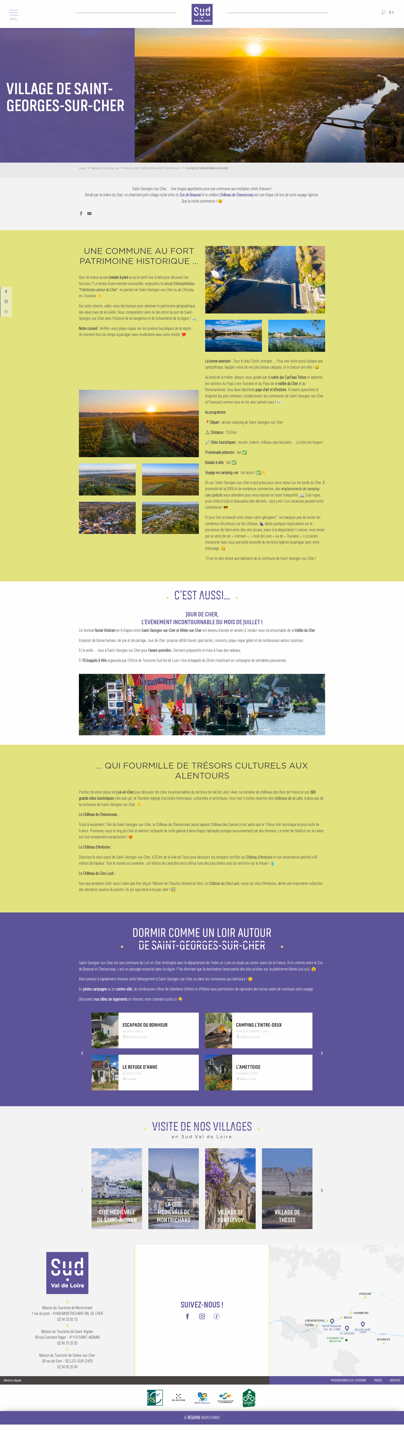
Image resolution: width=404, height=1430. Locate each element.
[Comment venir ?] (336, 1300)
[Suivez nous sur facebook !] (6, 291)
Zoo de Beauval (190, 195)
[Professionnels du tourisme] (6, 311)
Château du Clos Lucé (224, 883)
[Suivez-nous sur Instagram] (6, 301)
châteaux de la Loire (289, 798)
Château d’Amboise (259, 857)
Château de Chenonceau (237, 195)
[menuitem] (202, 14)
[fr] (391, 11)
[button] (383, 11)
